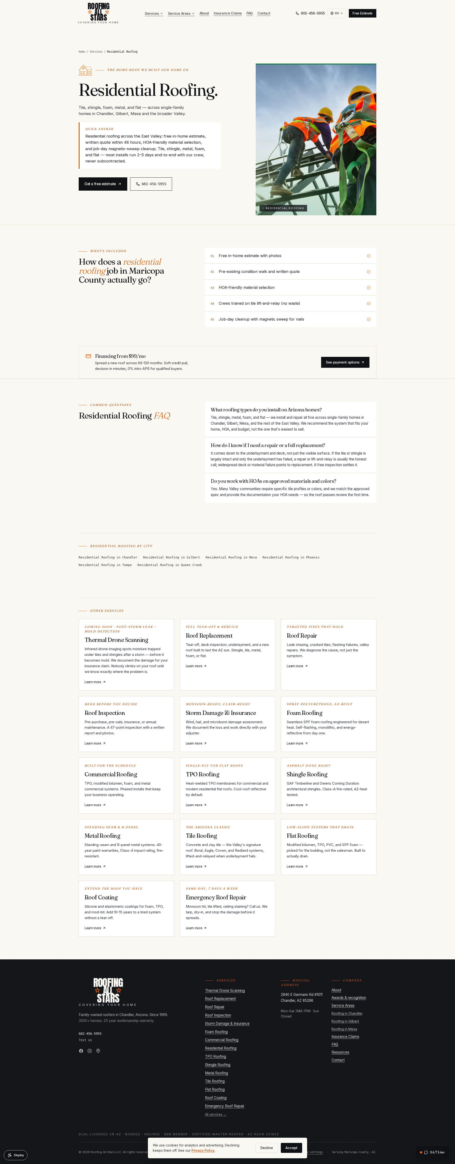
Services (152, 13)
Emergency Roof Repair (224, 1106)
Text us (85, 1040)
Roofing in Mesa (344, 1029)
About (204, 13)
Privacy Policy (202, 1150)
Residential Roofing (221, 1048)
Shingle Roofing (217, 1065)
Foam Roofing (216, 1032)
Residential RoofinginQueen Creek (169, 565)
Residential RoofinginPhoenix (291, 557)
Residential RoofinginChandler (108, 557)
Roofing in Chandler (347, 1013)
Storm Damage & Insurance (227, 1023)
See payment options (342, 362)
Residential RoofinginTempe (105, 565)
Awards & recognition (349, 997)
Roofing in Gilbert (345, 1021)
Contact (263, 13)
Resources (340, 1052)
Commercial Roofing (221, 1040)
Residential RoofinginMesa (231, 557)
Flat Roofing (215, 1089)
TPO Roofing (215, 1056)
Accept (291, 1148)
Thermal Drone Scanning (225, 990)
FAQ (249, 13)
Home (82, 51)
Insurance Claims (228, 13)
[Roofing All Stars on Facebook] (81, 1051)
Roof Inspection (218, 1015)
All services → (216, 1114)
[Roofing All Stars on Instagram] (89, 1051)
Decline (266, 1148)
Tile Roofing (215, 1081)
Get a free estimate (100, 184)
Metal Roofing (216, 1073)
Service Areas (179, 13)
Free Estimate (363, 13)
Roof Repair (214, 1007)
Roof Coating (216, 1097)
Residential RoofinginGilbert (171, 557)
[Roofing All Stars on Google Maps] (98, 1051)
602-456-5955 (313, 13)
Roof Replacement (220, 998)
